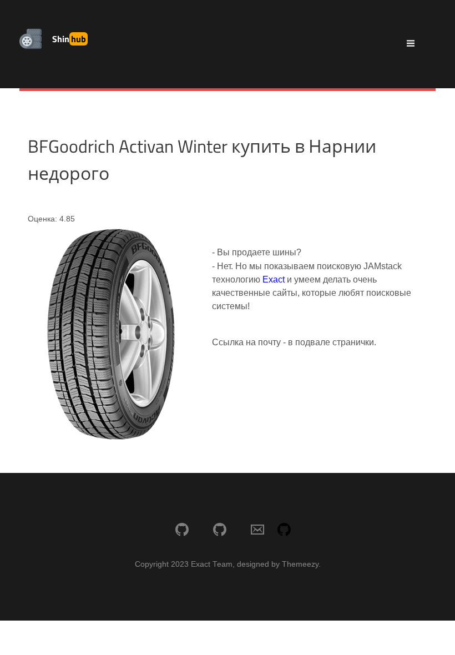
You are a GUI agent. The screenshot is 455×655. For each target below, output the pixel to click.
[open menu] (411, 44)
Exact (273, 279)
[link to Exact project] (182, 530)
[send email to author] (257, 530)
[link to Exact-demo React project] (219, 530)
